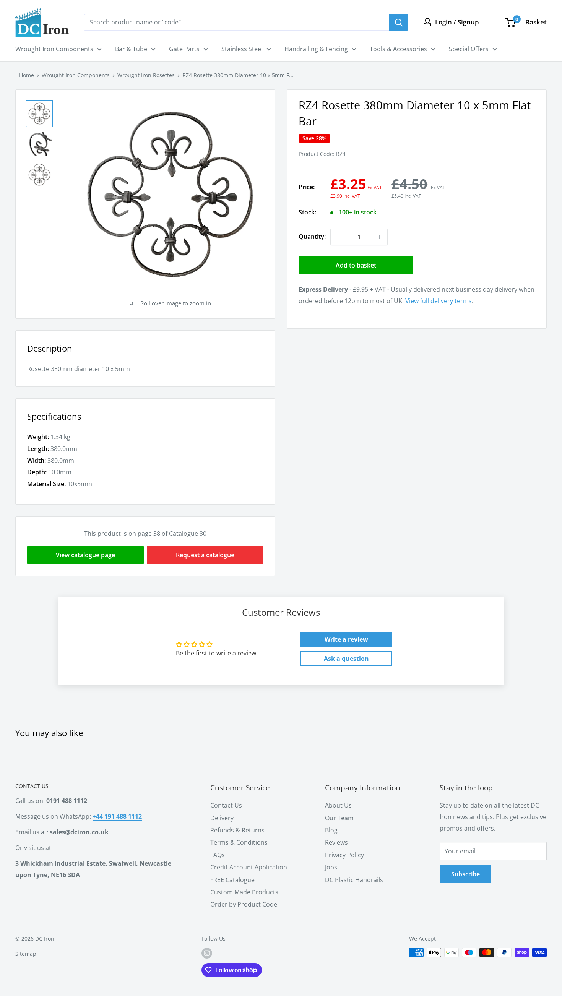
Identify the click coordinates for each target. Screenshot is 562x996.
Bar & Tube (131, 49)
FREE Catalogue (232, 880)
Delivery (222, 818)
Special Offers (469, 49)
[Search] (398, 22)
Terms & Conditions (239, 842)
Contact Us (226, 805)
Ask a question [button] (346, 658)
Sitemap (25, 953)
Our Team (339, 818)
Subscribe (465, 874)
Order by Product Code (243, 904)
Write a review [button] (346, 639)
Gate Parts (184, 49)
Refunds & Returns (237, 830)
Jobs (331, 867)
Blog (331, 830)
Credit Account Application (248, 867)
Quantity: (312, 236)
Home (26, 75)
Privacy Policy (344, 855)
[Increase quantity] (379, 237)
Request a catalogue (205, 555)
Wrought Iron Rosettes (146, 75)
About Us (338, 805)
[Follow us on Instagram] (206, 953)
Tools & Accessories (398, 49)
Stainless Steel (242, 49)
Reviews (336, 842)
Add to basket (356, 265)
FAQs (217, 855)
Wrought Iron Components (54, 49)
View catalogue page (85, 555)
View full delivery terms (438, 301)
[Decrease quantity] (339, 237)
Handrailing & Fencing (316, 49)
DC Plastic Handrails (354, 880)
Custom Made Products (244, 892)
